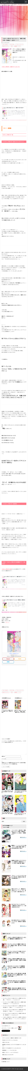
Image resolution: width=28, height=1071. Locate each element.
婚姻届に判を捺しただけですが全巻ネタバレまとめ (14, 1045)
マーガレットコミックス (19, 44)
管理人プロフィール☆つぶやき (10, 1052)
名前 (3, 756)
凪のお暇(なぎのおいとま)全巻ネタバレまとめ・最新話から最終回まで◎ (19, 922)
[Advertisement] (14, 21)
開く (9, 128)
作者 (11, 46)
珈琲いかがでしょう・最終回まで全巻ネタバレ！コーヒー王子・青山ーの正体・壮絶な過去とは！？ (19, 890)
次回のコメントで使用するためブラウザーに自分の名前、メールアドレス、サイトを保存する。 (14, 763)
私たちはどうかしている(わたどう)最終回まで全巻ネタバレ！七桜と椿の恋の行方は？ (19, 906)
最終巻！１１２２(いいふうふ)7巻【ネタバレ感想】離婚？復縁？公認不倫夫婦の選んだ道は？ (19, 847)
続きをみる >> (23, 837)
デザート (7, 622)
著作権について (6, 1061)
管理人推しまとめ (7, 1054)
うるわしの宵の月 (5, 44)
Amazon (8, 658)
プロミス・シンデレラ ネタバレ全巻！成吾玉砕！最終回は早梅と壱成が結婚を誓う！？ (19, 877)
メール (4, 759)
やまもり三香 (12, 44)
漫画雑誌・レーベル (17, 46)
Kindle (19, 658)
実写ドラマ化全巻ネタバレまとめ (10, 1048)
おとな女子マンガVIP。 (8, 3)
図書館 (8, 661)
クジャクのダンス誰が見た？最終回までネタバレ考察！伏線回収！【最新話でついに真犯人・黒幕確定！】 (19, 832)
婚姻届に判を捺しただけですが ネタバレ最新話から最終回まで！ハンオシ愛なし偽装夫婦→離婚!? (19, 862)
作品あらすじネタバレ (5, 46)
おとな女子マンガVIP (9, 1068)
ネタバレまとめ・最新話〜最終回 (11, 1038)
